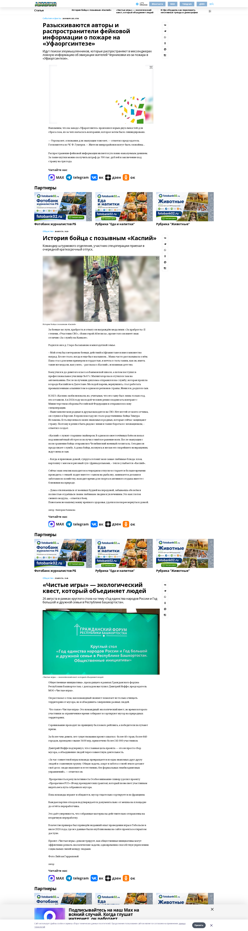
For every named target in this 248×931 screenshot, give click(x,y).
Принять (198, 925)
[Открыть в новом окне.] (56, 177)
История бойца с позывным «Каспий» (91, 10)
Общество (48, 231)
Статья (38, 10)
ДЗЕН (202, 4)
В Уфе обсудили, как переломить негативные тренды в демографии (179, 11)
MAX (172, 4)
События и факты (52, 18)
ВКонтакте (157, 4)
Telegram (187, 4)
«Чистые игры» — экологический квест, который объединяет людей (134, 11)
